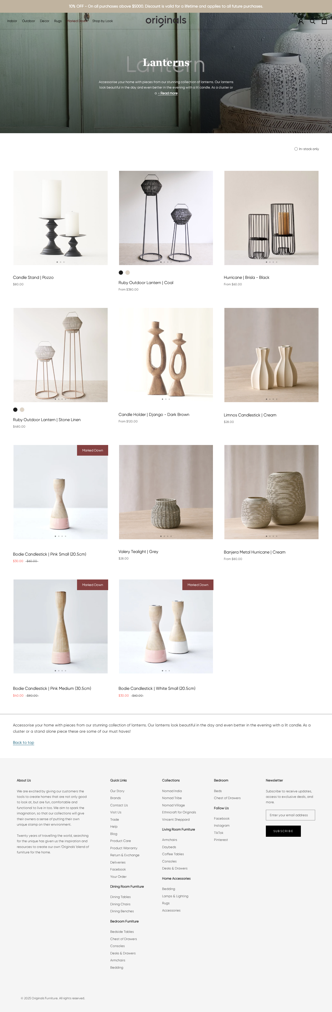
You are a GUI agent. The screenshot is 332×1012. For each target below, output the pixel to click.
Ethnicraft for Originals (179, 812)
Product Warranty (123, 848)
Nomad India (172, 791)
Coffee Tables (173, 854)
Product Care (120, 841)
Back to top (23, 742)
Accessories (171, 910)
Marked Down (77, 21)
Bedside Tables (122, 932)
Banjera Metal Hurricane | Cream (255, 552)
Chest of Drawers (123, 939)
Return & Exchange (125, 855)
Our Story (117, 791)
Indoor (12, 21)
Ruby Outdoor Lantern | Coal (146, 282)
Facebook (118, 869)
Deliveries (118, 862)
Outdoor (28, 21)
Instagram (222, 825)
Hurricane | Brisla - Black (246, 277)
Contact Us (119, 805)
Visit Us (115, 812)
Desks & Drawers (123, 953)
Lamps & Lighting (175, 896)
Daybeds (169, 847)
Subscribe (283, 831)
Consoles (117, 946)
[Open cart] (324, 21)
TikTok (218, 833)
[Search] (312, 21)
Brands (115, 798)
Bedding (116, 967)
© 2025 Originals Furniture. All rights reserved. (53, 998)
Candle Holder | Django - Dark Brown (154, 414)
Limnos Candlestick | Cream (250, 415)
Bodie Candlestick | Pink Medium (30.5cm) (52, 688)
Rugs (58, 21)
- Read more (168, 93)
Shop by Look (102, 21)
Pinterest (221, 840)
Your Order (118, 877)
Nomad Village (173, 805)
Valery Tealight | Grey (138, 551)
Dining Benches (122, 911)
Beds (218, 791)
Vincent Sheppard (176, 819)
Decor (44, 21)
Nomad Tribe (172, 798)
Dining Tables (120, 897)
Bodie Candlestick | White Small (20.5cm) (157, 688)
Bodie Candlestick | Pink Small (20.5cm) (49, 554)
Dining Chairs (120, 904)
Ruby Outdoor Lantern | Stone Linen (47, 419)
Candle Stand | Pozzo (33, 277)
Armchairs (117, 960)
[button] (57, 262)
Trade (114, 819)
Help (113, 826)
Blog (113, 834)
